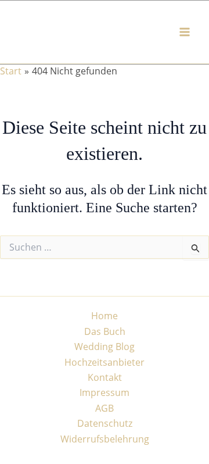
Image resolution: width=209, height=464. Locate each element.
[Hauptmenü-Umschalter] (184, 32)
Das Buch (104, 331)
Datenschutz (104, 423)
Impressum (104, 392)
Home (104, 315)
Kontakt (105, 377)
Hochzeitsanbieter (104, 362)
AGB (104, 408)
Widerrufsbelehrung (104, 439)
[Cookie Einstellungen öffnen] (21, 448)
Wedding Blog (104, 346)
